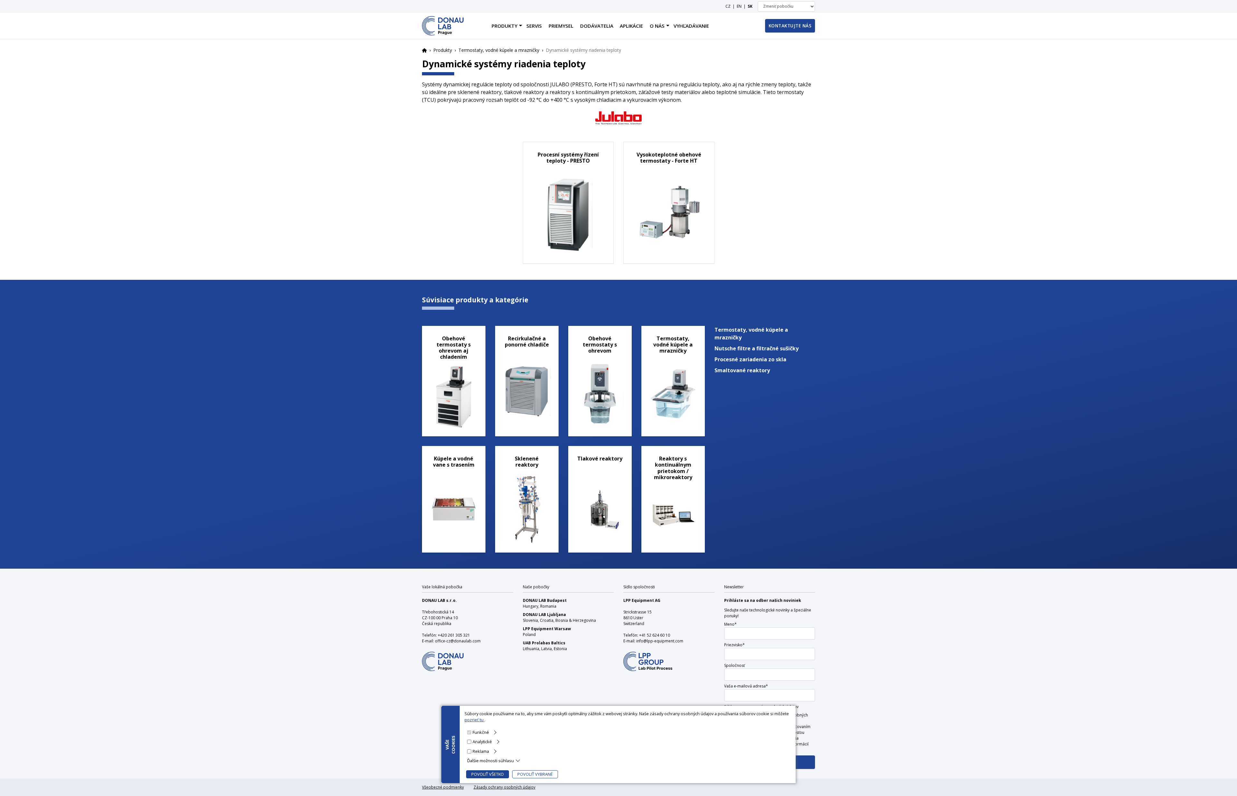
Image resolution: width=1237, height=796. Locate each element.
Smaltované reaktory (742, 370)
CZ (728, 6)
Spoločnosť (734, 665)
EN (739, 6)
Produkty (442, 50)
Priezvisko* (734, 645)
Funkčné (481, 732)
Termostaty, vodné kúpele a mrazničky (498, 50)
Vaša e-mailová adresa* (746, 686)
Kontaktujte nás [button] (790, 26)
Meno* (730, 624)
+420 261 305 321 (454, 635)
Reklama (481, 751)
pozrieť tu (474, 720)
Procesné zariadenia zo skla (750, 359)
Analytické (482, 741)
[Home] (443, 25)
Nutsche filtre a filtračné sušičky (756, 348)
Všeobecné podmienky (443, 787)
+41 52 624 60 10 (654, 635)
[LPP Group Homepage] (443, 657)
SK (750, 6)
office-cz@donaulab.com (458, 641)
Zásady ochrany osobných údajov (504, 787)
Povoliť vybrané (535, 774)
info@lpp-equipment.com (659, 641)
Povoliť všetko (487, 774)
